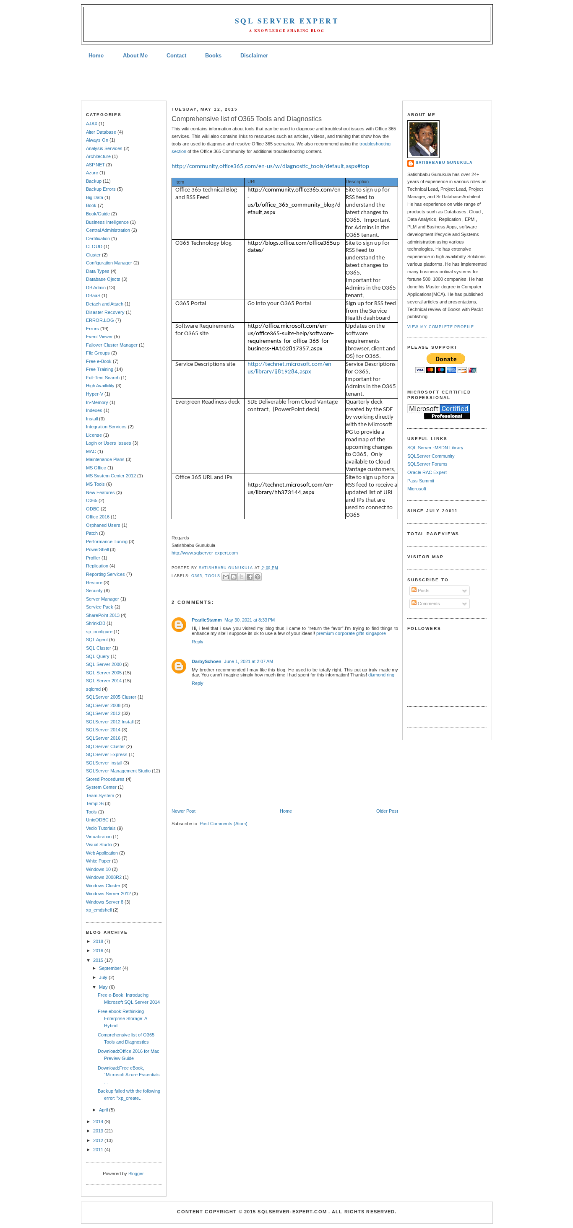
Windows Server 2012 (108, 893)
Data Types (97, 271)
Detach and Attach (104, 303)
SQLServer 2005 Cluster (111, 696)
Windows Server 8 (104, 901)
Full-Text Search (103, 377)
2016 (98, 950)
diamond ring (381, 674)
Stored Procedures (105, 779)
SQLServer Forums (427, 463)
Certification (98, 238)
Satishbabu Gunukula (444, 163)
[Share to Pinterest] (257, 577)
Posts (423, 590)
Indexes (94, 410)
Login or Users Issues (108, 443)
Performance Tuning (107, 541)
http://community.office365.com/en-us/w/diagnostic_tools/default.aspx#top (270, 166)
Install (92, 418)
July (104, 977)
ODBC (92, 508)
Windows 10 (98, 869)
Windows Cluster (103, 885)
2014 (98, 1121)
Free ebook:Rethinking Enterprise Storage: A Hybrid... (122, 1018)
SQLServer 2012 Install (109, 721)
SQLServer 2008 (103, 705)
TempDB (95, 803)
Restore (94, 582)
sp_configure (99, 631)
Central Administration (108, 230)
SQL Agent (97, 639)
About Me (135, 55)
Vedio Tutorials (101, 828)
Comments (428, 603)
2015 (98, 960)
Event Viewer (99, 336)
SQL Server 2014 (104, 680)
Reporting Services (105, 574)
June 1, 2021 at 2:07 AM (248, 661)
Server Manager (102, 598)
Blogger (135, 1173)
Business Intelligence (107, 222)
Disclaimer (254, 55)
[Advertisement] (286, 81)
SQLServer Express (107, 754)
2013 (98, 1130)
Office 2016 (97, 516)
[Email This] (225, 577)
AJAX (91, 123)
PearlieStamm (207, 619)
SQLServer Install (104, 762)
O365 (91, 500)
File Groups (98, 352)
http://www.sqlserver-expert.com (205, 552)
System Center (101, 787)
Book (91, 205)
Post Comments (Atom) (223, 823)
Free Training (99, 369)
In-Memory (97, 402)
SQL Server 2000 (104, 664)
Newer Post (183, 810)
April (104, 1109)
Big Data (94, 197)
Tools (91, 811)
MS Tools (95, 484)
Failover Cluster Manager (112, 344)
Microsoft (416, 488)
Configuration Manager (109, 262)
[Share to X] (241, 577)
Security (94, 590)
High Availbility (100, 385)
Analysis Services (104, 148)
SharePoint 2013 (103, 615)
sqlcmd (93, 689)
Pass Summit (420, 480)
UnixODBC (97, 819)
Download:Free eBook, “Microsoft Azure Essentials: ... (129, 1075)
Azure (92, 172)
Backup (94, 181)
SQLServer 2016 (103, 738)
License (94, 435)
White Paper (98, 860)
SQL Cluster (98, 647)
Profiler (93, 557)
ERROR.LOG (100, 320)
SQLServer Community (431, 456)
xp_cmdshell (99, 909)
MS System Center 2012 (111, 475)
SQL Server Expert (287, 21)
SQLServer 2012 (103, 713)
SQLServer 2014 (103, 729)
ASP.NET (95, 164)
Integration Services (106, 426)
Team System (100, 795)
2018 (98, 941)
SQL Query (97, 656)
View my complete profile (440, 327)
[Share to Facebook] (249, 577)
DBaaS (93, 295)
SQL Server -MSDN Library (435, 447)
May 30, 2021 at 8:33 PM (249, 619)
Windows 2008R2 (104, 877)
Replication (97, 565)
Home (96, 55)
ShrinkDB (95, 623)
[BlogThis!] (233, 577)
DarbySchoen (206, 661)
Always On (97, 139)
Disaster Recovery (105, 312)
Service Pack (99, 606)
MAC (91, 451)
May (104, 987)
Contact (176, 55)
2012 (98, 1140)
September (110, 968)
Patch (92, 533)
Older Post (387, 810)
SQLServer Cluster (105, 746)
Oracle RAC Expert (427, 472)
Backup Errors (101, 189)
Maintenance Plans (105, 459)
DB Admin (96, 287)
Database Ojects (103, 279)
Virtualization (99, 836)
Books (213, 55)
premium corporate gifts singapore (351, 633)
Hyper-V (94, 393)
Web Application (102, 852)
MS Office (96, 467)
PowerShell (97, 549)
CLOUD (94, 246)
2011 (98, 1149)
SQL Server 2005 (104, 672)
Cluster (93, 254)
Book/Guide (98, 213)
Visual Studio (99, 844)
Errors (92, 328)
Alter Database (101, 132)
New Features (100, 492)
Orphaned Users (103, 525)
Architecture (98, 156)
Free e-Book (99, 361)
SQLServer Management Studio (118, 770)
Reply (197, 641)
